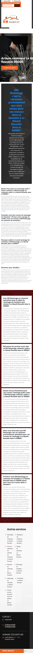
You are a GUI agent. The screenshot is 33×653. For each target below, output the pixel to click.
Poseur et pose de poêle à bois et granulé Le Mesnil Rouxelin (9, 597)
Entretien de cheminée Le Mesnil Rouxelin (10, 570)
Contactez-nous (9, 68)
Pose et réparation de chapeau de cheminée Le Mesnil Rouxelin (10, 554)
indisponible (7, 1)
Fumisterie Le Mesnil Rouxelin (20, 580)
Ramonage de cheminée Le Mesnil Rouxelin (10, 539)
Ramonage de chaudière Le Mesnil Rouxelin (19, 569)
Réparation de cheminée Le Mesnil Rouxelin (20, 539)
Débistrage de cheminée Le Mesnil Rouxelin (10, 583)
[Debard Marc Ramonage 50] (11, 16)
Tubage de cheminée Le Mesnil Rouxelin (19, 552)
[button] (15, 80)
